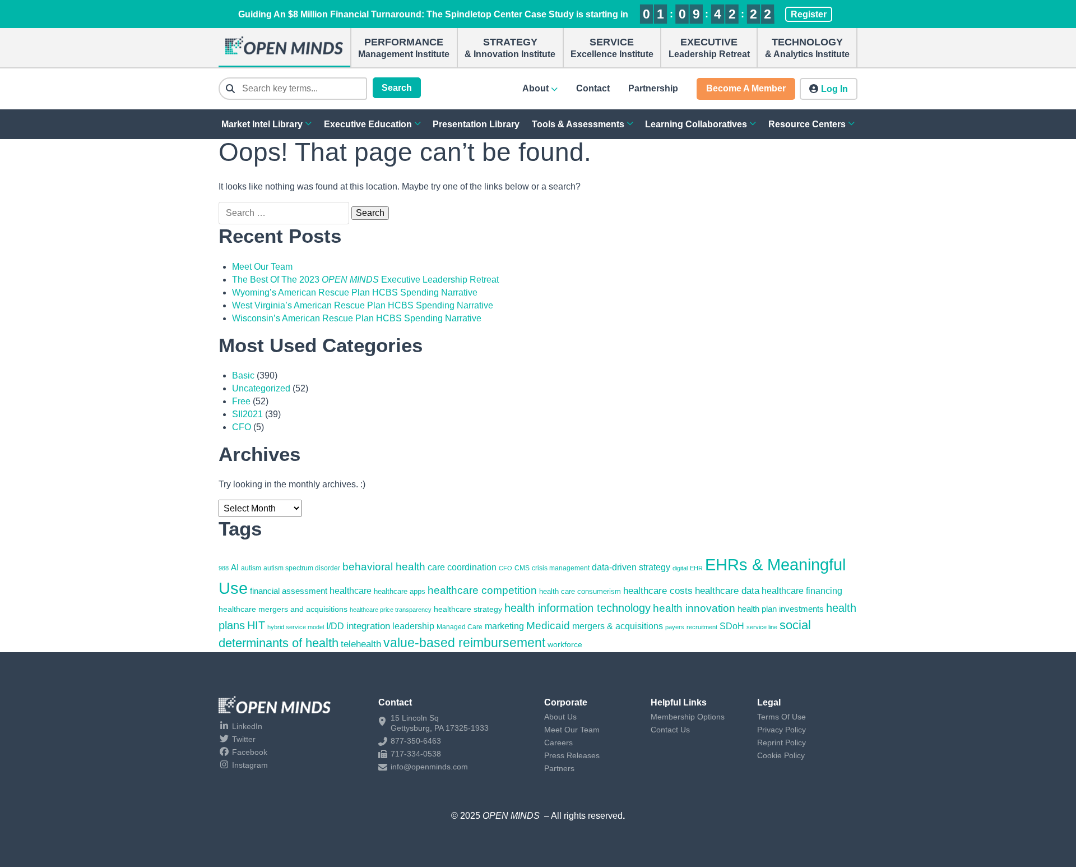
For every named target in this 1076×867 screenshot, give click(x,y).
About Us (560, 716)
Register (809, 14)
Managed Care (460, 627)
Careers (558, 742)
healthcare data (727, 590)
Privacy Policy (781, 729)
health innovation (694, 608)
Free (241, 401)
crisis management (561, 568)
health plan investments (781, 609)
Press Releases (572, 755)
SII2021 (247, 414)
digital (680, 568)
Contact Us (670, 729)
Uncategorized (261, 388)
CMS (522, 568)
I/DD (335, 626)
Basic (243, 375)
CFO (241, 427)
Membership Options (688, 716)
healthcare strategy (468, 609)
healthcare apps (399, 591)
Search (397, 88)
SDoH (732, 626)
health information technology (577, 608)
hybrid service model (295, 627)
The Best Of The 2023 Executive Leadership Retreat (365, 279)
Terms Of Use (781, 716)
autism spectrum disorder (301, 568)
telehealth (361, 643)
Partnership (653, 88)
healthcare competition (482, 590)
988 (224, 568)
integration (368, 626)
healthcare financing (802, 590)
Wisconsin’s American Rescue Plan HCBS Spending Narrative (356, 318)
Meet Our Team (262, 266)
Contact (593, 88)
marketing (504, 626)
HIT (256, 625)
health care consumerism (580, 591)
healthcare (351, 590)
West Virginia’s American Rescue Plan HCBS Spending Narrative (362, 305)
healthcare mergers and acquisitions (283, 609)
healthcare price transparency (391, 609)
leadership (413, 626)
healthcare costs (658, 590)
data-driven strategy (631, 567)
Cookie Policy (781, 755)
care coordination (462, 567)
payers (674, 627)
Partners (559, 768)
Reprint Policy (781, 742)
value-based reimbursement (464, 642)
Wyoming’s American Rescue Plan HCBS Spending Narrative (354, 292)
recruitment (702, 627)
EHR (696, 568)
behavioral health (383, 567)
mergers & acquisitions (617, 626)
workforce (565, 644)
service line (761, 627)
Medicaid (548, 625)
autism (251, 568)
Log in (834, 89)
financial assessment (288, 591)
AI (235, 567)
